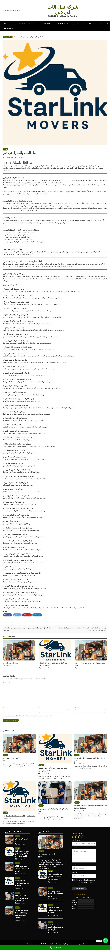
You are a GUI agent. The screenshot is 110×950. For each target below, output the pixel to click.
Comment (6, 683)
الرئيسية (12, 24)
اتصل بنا (101, 24)
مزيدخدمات (31, 24)
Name (5, 708)
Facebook (8, 615)
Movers (91, 24)
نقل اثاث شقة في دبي (46, 24)
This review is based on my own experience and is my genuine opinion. (85, 882)
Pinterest (27, 615)
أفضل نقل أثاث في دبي (11, 663)
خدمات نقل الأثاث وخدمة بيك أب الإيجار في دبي (90, 664)
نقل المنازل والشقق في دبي (98, 203)
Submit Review (79, 888)
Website (77, 708)
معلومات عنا (8, 28)
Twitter (17, 615)
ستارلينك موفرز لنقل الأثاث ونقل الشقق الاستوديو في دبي (53, 664)
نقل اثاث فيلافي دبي (62, 24)
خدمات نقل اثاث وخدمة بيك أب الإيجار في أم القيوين (22, 898)
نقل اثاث (20, 24)
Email (41, 708)
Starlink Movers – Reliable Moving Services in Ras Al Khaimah (21, 914)
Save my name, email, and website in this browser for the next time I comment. (27, 716)
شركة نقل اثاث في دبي (62, 9)
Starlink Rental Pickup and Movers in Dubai (19, 816)
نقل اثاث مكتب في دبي (79, 24)
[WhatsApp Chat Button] (105, 940)
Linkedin (38, 615)
